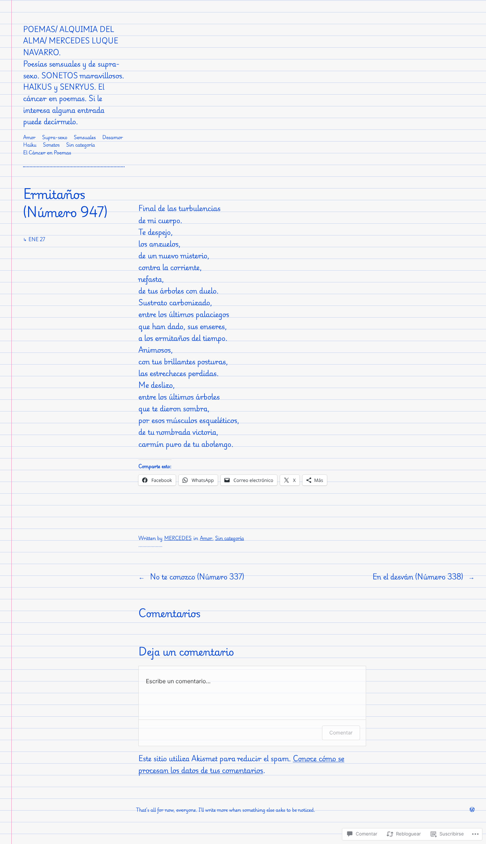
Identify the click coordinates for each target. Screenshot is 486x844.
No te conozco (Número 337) (197, 576)
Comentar (341, 733)
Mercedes (178, 538)
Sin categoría (229, 538)
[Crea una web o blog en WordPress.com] (472, 810)
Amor (206, 538)
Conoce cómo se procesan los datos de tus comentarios (241, 764)
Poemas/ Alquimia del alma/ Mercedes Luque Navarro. (70, 40)
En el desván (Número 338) (418, 576)
